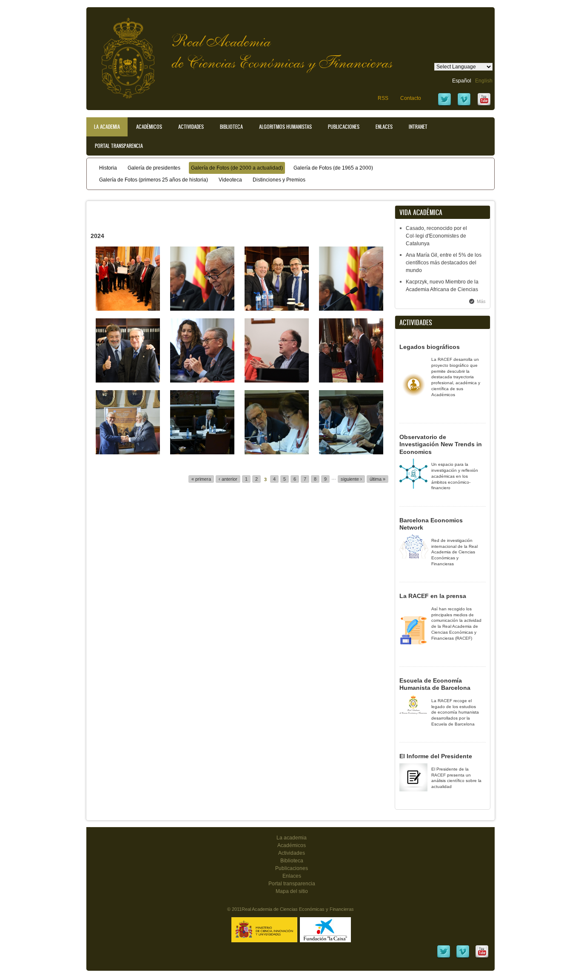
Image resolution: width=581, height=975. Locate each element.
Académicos (149, 126)
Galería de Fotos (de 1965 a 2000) (333, 168)
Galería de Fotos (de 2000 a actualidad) (237, 168)
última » (377, 479)
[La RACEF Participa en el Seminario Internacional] (128, 453)
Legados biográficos (429, 346)
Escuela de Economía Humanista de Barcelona (434, 684)
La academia (291, 838)
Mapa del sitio (292, 891)
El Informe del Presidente (435, 756)
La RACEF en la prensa (432, 595)
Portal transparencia (119, 145)
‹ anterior (228, 479)
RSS (383, 98)
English (484, 81)
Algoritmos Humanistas (285, 126)
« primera (201, 479)
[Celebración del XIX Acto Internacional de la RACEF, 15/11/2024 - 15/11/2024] (202, 309)
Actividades (191, 126)
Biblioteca (231, 126)
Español (461, 81)
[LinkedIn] (443, 957)
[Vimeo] (464, 105)
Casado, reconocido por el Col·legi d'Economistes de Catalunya (436, 236)
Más (481, 301)
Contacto (410, 98)
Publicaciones (343, 126)
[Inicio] (121, 53)
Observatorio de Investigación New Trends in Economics (440, 444)
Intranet (418, 126)
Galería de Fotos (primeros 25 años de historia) (153, 180)
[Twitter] (444, 105)
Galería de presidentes (154, 168)
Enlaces (384, 126)
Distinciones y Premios (279, 180)
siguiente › (351, 479)
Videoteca (230, 180)
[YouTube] (484, 105)
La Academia (107, 126)
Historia (108, 168)
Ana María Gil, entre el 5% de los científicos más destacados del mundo (443, 262)
